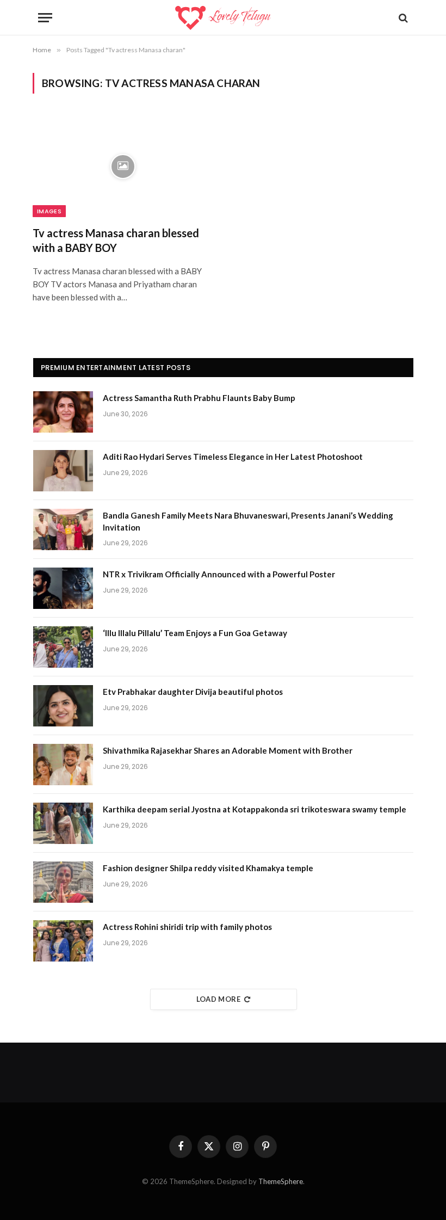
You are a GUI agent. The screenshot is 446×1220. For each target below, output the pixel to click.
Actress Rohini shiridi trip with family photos (187, 927)
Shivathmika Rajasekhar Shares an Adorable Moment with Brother (227, 750)
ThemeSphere (280, 1181)
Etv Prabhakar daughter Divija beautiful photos (193, 692)
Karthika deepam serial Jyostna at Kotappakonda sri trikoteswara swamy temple (254, 809)
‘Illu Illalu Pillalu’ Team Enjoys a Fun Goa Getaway (195, 633)
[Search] (402, 17)
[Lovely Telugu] (222, 17)
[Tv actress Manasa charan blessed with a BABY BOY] (123, 166)
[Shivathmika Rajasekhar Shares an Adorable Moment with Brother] (63, 764)
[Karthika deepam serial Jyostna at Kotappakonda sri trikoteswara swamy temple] (63, 823)
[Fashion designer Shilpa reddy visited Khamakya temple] (63, 882)
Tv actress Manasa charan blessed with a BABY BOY (116, 240)
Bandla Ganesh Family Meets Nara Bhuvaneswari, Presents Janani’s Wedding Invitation (248, 521)
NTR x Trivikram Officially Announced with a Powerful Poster (219, 574)
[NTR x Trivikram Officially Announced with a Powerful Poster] (63, 588)
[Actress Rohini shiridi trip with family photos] (63, 941)
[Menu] (45, 17)
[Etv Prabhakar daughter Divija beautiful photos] (63, 705)
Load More (218, 999)
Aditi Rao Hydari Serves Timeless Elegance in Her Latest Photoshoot (233, 456)
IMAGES (49, 211)
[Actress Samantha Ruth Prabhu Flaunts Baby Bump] (63, 412)
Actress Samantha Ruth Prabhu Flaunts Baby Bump (199, 398)
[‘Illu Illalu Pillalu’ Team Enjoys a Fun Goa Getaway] (63, 647)
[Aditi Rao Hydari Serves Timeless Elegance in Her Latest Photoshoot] (63, 470)
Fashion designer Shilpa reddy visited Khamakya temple (208, 868)
